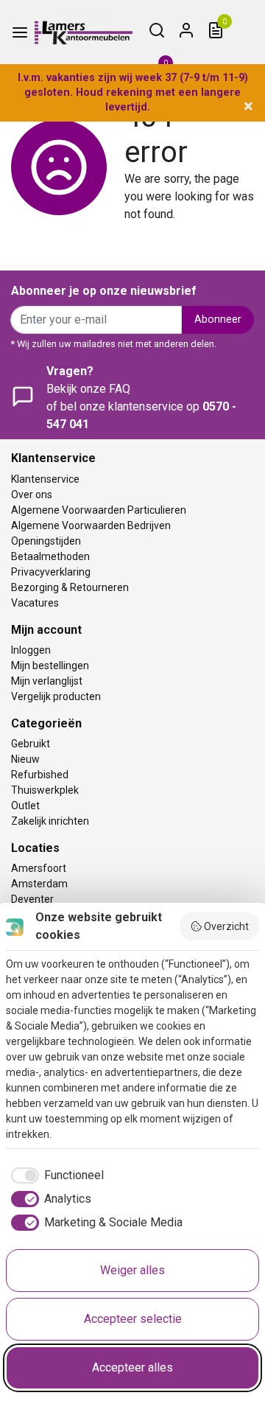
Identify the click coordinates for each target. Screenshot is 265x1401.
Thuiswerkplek (45, 790)
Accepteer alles (132, 1367)
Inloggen (31, 650)
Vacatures (35, 603)
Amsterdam (39, 884)
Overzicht (226, 926)
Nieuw (25, 759)
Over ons (31, 494)
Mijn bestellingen (50, 665)
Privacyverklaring (51, 572)
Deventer (32, 899)
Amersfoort (38, 868)
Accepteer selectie (133, 1319)
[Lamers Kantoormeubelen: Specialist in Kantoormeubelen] (83, 32)
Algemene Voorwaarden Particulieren (98, 510)
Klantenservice (45, 479)
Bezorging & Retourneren (70, 587)
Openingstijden (46, 541)
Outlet (25, 805)
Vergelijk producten (56, 696)
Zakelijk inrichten (50, 821)
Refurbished (39, 774)
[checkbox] (55, 1175)
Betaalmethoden (50, 556)
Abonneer (217, 319)
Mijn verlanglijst (46, 681)
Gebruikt (30, 744)
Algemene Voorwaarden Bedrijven (91, 525)
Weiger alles (132, 1270)
